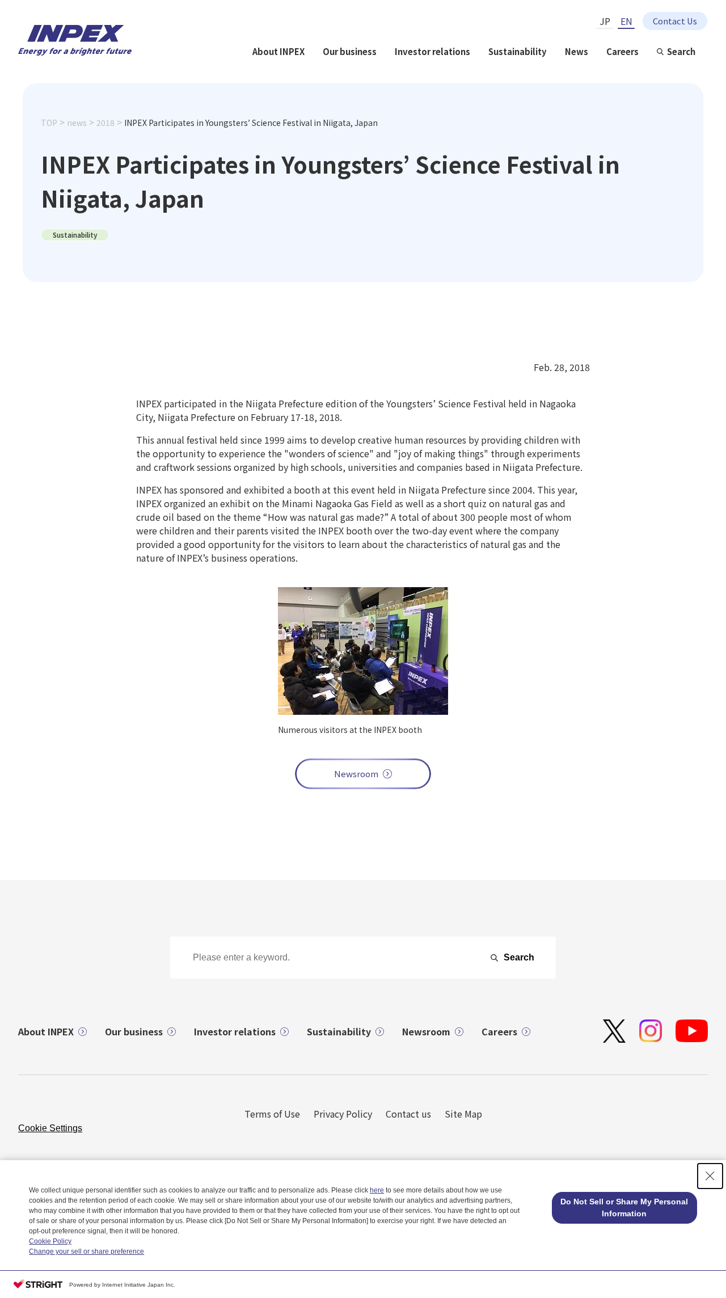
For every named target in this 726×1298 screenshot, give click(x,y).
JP (605, 21)
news (77, 122)
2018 (105, 122)
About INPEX (278, 51)
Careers (622, 51)
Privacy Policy (343, 1113)
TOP (49, 122)
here (377, 1190)
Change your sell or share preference (86, 1251)
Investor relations (432, 51)
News (576, 51)
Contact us (408, 1113)
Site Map (463, 1113)
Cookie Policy (50, 1241)
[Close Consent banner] (710, 1176)
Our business (350, 51)
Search (681, 51)
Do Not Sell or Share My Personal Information (624, 1207)
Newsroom (356, 773)
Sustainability (517, 51)
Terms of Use (272, 1113)
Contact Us (675, 21)
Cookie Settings (50, 1128)
